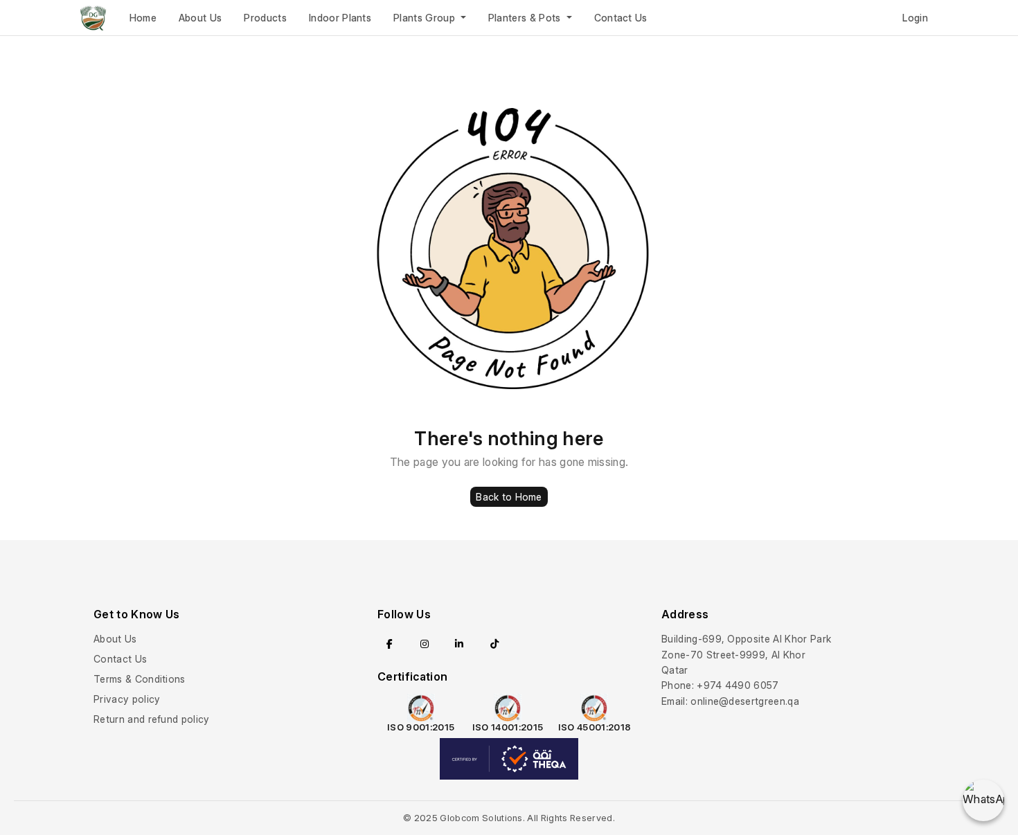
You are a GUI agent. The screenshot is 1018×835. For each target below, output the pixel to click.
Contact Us (621, 18)
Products (265, 18)
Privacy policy (126, 699)
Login (915, 18)
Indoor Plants (340, 18)
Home (143, 18)
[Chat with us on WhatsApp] (983, 800)
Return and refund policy (151, 719)
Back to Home (509, 497)
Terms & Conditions (139, 679)
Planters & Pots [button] (526, 18)
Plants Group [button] (425, 18)
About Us (200, 18)
